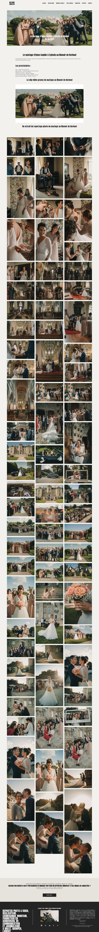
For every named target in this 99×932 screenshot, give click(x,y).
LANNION (84, 925)
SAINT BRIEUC (88, 925)
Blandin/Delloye (30, 73)
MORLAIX (81, 925)
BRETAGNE (38, 887)
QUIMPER (75, 925)
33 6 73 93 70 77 (82, 923)
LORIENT (91, 925)
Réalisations (51, 3)
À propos (84, 3)
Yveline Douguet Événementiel (30, 70)
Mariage (49, 34)
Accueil (44, 3)
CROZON (79, 925)
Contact (90, 3)
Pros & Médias (69, 3)
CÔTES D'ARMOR (52, 887)
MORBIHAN (60, 887)
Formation (77, 3)
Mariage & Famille (60, 3)
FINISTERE (45, 887)
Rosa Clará (28, 72)
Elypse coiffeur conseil (32, 74)
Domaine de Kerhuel (24, 69)
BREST (73, 925)
